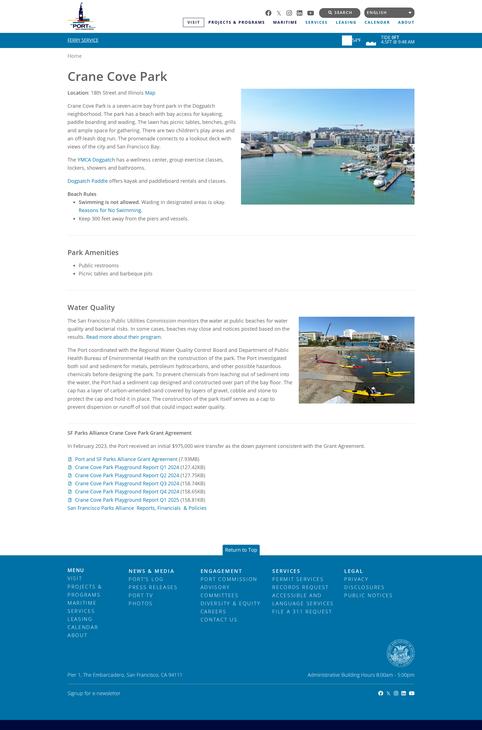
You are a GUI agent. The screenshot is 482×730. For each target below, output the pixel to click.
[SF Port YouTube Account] (410, 693)
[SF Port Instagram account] (291, 12)
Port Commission (229, 579)
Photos (141, 603)
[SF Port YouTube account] (313, 12)
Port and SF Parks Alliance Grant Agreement (126, 459)
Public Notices (368, 595)
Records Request (300, 587)
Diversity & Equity (231, 603)
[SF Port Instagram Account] (394, 693)
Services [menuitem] (316, 22)
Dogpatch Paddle (88, 180)
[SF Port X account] (281, 12)
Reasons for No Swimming (110, 210)
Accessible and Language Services (303, 599)
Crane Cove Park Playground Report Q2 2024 (127, 475)
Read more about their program (123, 336)
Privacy (356, 579)
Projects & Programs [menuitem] (236, 22)
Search (343, 12)
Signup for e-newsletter (94, 693)
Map (150, 92)
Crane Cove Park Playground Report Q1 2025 (127, 499)
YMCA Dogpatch (96, 159)
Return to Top (241, 549)
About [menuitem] (406, 22)
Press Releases (153, 587)
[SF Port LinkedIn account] (302, 12)
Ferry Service (83, 40)
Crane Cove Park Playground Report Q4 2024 (127, 491)
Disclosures (364, 587)
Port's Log (146, 579)
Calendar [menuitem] (377, 22)
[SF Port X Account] (387, 693)
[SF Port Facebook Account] (379, 693)
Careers (213, 611)
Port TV (141, 595)
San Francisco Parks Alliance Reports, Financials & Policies (137, 508)
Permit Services (298, 579)
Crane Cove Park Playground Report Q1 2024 (127, 467)
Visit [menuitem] (193, 22)
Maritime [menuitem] (285, 22)
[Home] (125, 16)
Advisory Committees (220, 591)
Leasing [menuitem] (346, 22)
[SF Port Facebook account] (270, 12)
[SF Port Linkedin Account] (402, 693)
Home (75, 55)
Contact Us (219, 619)
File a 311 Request (302, 611)
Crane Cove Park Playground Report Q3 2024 (127, 483)
